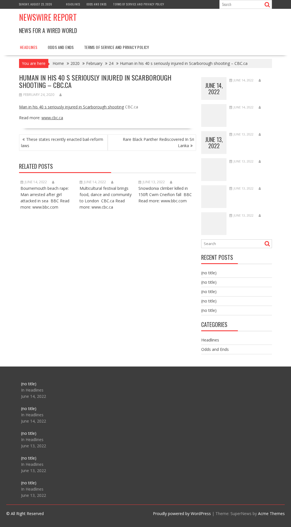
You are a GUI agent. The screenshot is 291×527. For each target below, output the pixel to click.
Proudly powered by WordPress (182, 513)
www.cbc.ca (52, 117)
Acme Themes (271, 513)
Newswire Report (48, 17)
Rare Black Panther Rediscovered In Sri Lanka (158, 142)
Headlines (73, 4)
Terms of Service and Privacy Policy (138, 4)
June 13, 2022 (214, 142)
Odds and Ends (97, 4)
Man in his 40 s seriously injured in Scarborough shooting (71, 107)
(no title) (209, 272)
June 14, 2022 (214, 88)
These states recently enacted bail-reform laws (62, 142)
